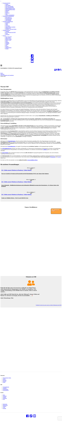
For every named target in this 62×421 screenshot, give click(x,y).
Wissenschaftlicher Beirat (10, 9)
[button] (4, 313)
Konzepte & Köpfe (6, 3)
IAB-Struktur (7, 5)
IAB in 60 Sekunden (9, 6)
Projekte (6, 46)
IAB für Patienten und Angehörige (7, 75)
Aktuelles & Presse (6, 30)
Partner (6, 11)
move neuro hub (8, 36)
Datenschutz (5, 405)
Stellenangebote (8, 47)
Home (1, 73)
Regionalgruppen (8, 18)
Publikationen (8, 28)
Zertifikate (7, 43)
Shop (4, 394)
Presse (6, 33)
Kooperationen (6, 390)
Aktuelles (7, 31)
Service (4, 35)
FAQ (6, 45)
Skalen (6, 23)
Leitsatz (6, 4)
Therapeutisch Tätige (7, 377)
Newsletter (7, 34)
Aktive (4, 378)
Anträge (6, 44)
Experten (59, 156)
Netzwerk (2, 74)
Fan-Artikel (7, 25)
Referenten (7, 12)
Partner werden (8, 40)
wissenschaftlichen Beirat (32, 160)
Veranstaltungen (8, 19)
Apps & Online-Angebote (10, 26)
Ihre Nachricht (3, 336)
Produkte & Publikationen (8, 21)
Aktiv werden (8, 37)
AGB (4, 407)
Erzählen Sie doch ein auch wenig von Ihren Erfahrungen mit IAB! (49, 305)
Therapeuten (52, 156)
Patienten (4, 380)
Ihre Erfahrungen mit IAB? (10, 32)
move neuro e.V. (8, 17)
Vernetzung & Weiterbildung (8, 16)
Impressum (5, 404)
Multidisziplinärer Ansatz (10, 8)
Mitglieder (7, 10)
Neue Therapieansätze (9, 7)
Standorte (7, 42)
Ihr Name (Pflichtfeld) (4, 324)
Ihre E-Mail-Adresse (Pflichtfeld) (6, 330)
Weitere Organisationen (9, 15)
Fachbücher (7, 22)
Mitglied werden (8, 38)
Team (6, 13)
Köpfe (4, 382)
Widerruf (4, 406)
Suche (6, 41)
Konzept (4, 381)
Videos (6, 24)
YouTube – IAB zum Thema (10, 29)
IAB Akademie (8, 20)
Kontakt (6, 48)
